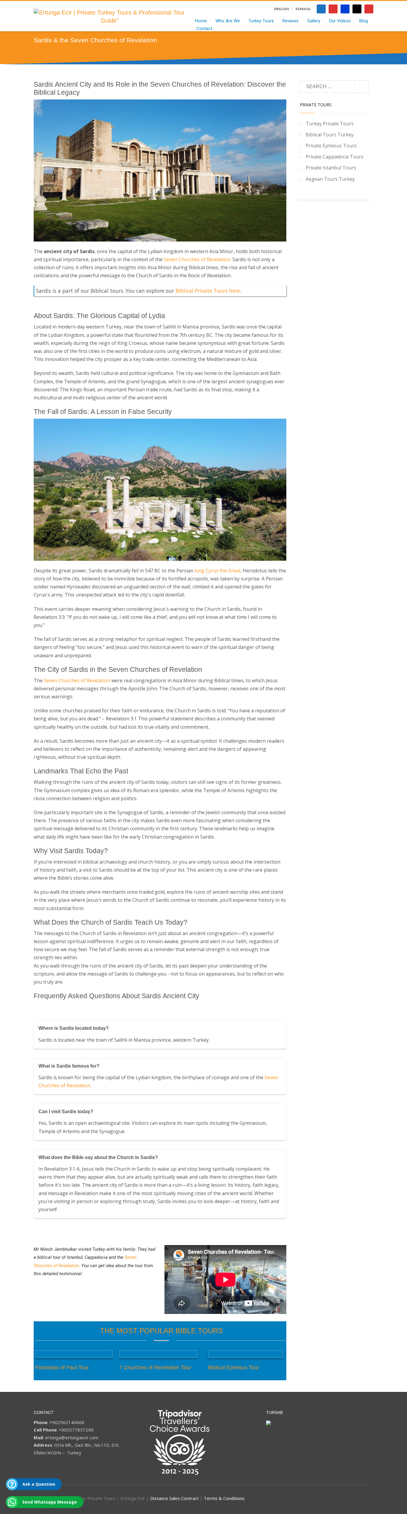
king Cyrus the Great (218, 570)
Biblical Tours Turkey (330, 134)
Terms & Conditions (224, 1498)
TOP (397, 1296)
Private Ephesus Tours (331, 145)
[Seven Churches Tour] (158, 1354)
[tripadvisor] (356, 8)
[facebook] (321, 8)
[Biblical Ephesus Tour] (245, 1354)
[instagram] (368, 8)
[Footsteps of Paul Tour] (74, 1354)
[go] (361, 87)
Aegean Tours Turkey (330, 179)
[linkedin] (345, 8)
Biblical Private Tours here (207, 290)
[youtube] (333, 8)
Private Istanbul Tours (331, 167)
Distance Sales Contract (174, 1498)
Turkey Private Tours (330, 123)
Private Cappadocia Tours (334, 156)
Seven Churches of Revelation (197, 259)
